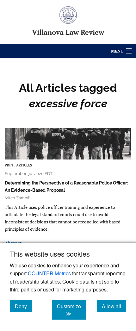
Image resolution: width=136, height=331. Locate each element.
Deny (23, 306)
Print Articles (18, 165)
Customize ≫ (71, 310)
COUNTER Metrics (49, 273)
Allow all (114, 306)
